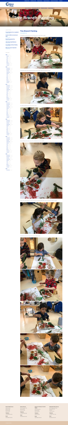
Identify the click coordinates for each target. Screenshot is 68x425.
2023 (8, 101)
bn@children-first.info (9, 417)
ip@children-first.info (52, 417)
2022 (8, 119)
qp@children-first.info (38, 417)
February (9, 63)
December (9, 68)
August (9, 73)
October (9, 70)
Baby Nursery (39, 0)
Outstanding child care (36, 8)
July (8, 57)
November (9, 69)
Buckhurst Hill (33, 0)
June (9, 58)
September (10, 72)
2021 (8, 136)
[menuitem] (28, 8)
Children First (26, 0)
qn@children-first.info (23, 416)
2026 (8, 54)
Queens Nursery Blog (58, 8)
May (9, 77)
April (9, 61)
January (9, 65)
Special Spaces (51, 8)
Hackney (60, 0)
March (9, 62)
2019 (8, 168)
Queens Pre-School (54, 0)
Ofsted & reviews (44, 8)
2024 (8, 84)
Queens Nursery (46, 0)
